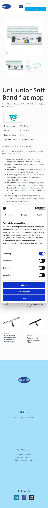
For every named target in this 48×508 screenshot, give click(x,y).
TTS (31, 146)
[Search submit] (35, 9)
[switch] (42, 261)
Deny (24, 298)
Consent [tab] (8, 215)
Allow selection (24, 292)
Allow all (24, 285)
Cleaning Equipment (15, 104)
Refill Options (32, 104)
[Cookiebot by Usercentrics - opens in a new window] (35, 208)
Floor (25, 104)
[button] (9, 37)
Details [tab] (24, 215)
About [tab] (39, 215)
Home (4, 104)
